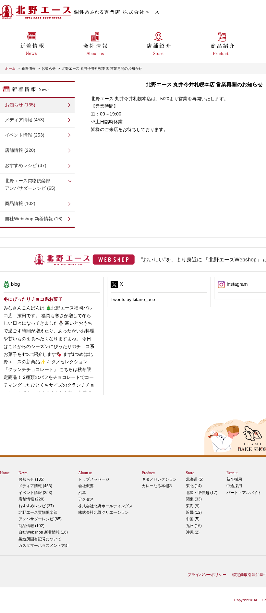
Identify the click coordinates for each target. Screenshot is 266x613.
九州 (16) (194, 525)
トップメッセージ (93, 479)
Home (4, 473)
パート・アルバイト (243, 492)
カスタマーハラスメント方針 (43, 545)
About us (85, 473)
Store (190, 473)
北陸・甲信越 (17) (201, 492)
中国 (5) (193, 519)
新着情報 (28, 68)
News (23, 473)
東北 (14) (194, 486)
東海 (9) (193, 506)
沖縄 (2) (193, 532)
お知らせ (49, 68)
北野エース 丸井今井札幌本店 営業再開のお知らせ (102, 68)
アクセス (86, 499)
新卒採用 (234, 479)
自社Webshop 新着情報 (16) (34, 218)
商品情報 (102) (20, 203)
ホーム (10, 68)
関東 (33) (194, 499)
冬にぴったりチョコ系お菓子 (33, 299)
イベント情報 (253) (24, 135)
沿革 (82, 492)
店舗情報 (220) (20, 150)
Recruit (231, 473)
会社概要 (86, 486)
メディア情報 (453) (24, 119)
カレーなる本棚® (157, 486)
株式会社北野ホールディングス (105, 506)
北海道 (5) (194, 479)
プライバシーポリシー (206, 574)
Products (148, 473)
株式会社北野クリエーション (103, 512)
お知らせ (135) (20, 104)
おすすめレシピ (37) (25, 165)
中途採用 (234, 486)
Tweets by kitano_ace (133, 299)
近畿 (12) (194, 512)
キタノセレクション (159, 479)
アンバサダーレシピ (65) (30, 184)
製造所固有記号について (39, 539)
